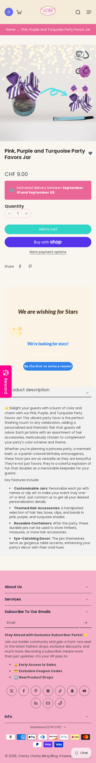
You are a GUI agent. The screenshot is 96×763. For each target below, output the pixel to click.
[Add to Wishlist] (90, 153)
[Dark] (9, 12)
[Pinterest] (36, 691)
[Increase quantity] (26, 213)
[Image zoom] (48, 93)
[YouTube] (84, 691)
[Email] (48, 703)
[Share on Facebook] (20, 266)
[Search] (78, 12)
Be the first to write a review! (48, 366)
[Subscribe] (85, 623)
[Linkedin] (36, 703)
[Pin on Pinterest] (30, 266)
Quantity (14, 206)
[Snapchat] (72, 691)
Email (11, 623)
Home (10, 29)
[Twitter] (12, 691)
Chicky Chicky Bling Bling (38, 756)
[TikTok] (60, 691)
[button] (89, 12)
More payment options (48, 252)
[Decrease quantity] (9, 213)
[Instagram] (48, 691)
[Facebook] (24, 691)
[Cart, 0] (19, 12)
